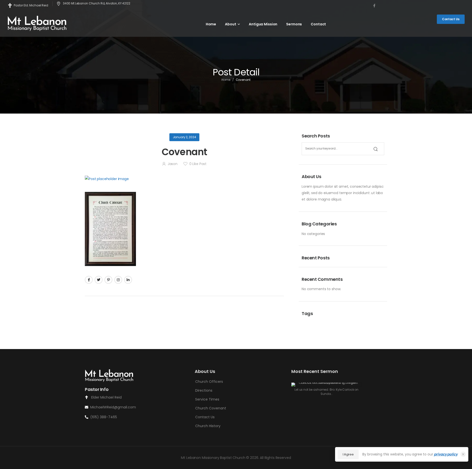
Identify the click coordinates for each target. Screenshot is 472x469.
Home (211, 24)
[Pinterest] (108, 280)
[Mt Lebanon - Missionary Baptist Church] (37, 23)
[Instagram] (118, 280)
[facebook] (374, 5)
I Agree (348, 454)
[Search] (375, 149)
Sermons (294, 24)
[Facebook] (89, 280)
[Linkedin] (128, 280)
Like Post (197, 163)
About (230, 24)
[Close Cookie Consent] (463, 454)
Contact (318, 24)
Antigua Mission (263, 24)
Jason (172, 163)
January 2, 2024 (184, 137)
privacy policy (445, 454)
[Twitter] (99, 280)
